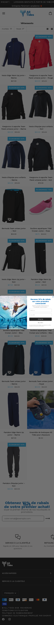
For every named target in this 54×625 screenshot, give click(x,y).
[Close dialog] (52, 296)
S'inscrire (40, 319)
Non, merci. (40, 322)
